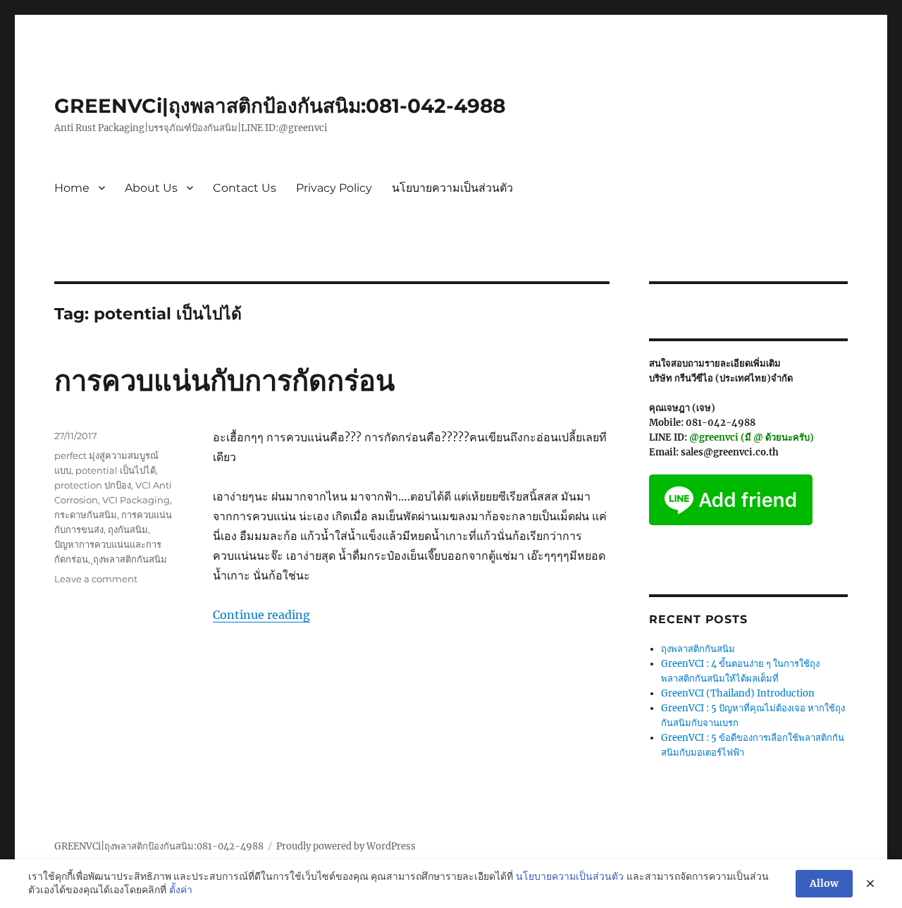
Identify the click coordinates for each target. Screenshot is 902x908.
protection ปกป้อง (92, 485)
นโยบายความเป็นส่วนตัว (452, 188)
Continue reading (261, 615)
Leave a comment (95, 578)
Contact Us (244, 188)
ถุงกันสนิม (128, 529)
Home (71, 188)
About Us (151, 188)
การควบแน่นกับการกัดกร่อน (224, 380)
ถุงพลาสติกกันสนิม (698, 649)
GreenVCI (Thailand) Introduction (738, 693)
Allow (824, 883)
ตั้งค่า (180, 889)
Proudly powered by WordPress (346, 846)
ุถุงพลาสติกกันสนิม (130, 559)
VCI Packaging (136, 499)
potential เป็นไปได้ (115, 470)
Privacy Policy (334, 188)
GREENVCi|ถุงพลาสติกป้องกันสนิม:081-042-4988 (279, 106)
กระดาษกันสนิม (85, 514)
